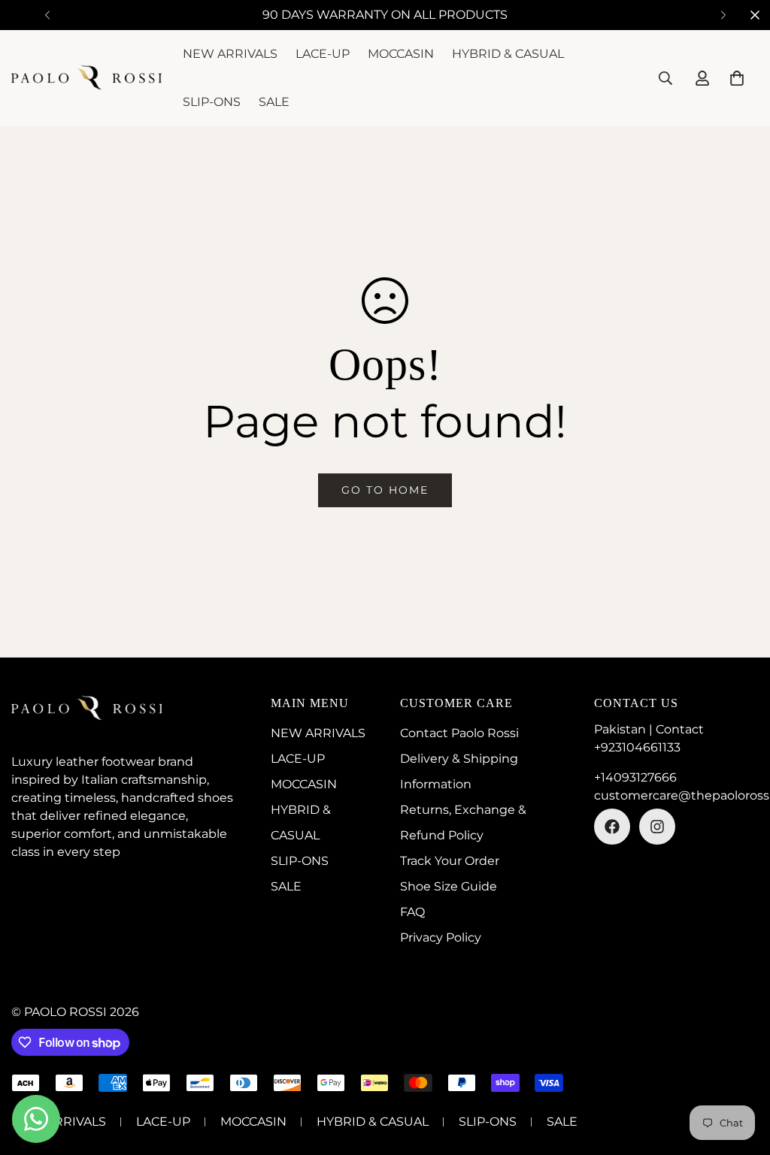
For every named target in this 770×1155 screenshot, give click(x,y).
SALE (274, 102)
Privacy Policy (440, 937)
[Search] (665, 78)
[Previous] (47, 15)
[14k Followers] (657, 827)
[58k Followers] (612, 827)
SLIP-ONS (212, 102)
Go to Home (385, 490)
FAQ (412, 912)
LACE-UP (323, 54)
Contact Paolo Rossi (459, 733)
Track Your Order (449, 861)
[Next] (723, 15)
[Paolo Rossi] (86, 78)
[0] (737, 78)
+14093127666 (635, 777)
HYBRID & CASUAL (508, 54)
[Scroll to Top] (740, 1073)
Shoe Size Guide (448, 886)
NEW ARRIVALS (230, 54)
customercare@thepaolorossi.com (676, 795)
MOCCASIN (401, 54)
